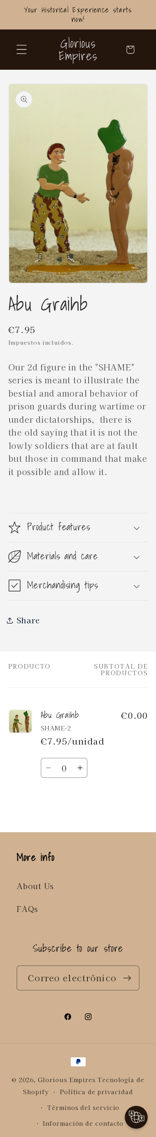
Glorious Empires (67, 1079)
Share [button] (28, 620)
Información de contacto (83, 1123)
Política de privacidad (96, 1091)
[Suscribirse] (127, 978)
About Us (35, 885)
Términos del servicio (83, 1107)
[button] (21, 49)
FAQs (27, 908)
